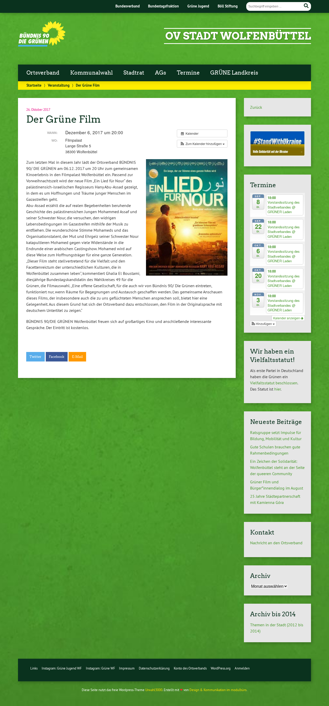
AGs (160, 72)
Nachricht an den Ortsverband (276, 542)
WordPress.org (221, 668)
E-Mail (77, 357)
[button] (202, 143)
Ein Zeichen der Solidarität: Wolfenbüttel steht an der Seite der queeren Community (277, 467)
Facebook (56, 357)
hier (277, 389)
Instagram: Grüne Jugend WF (62, 668)
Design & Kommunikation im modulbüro (217, 690)
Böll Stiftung (228, 6)
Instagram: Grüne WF (100, 668)
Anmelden (242, 668)
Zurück (256, 107)
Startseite (33, 85)
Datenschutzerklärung (154, 668)
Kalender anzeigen (287, 318)
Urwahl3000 (153, 690)
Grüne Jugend (198, 6)
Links (34, 668)
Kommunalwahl (91, 72)
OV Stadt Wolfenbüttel (238, 36)
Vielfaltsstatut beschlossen (273, 382)
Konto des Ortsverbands (190, 668)
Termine (188, 72)
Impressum (127, 668)
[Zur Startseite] (42, 45)
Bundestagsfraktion (163, 6)
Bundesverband (127, 6)
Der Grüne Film (63, 119)
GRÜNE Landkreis (234, 72)
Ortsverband (42, 72)
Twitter (35, 357)
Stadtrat (133, 72)
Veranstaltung (59, 85)
